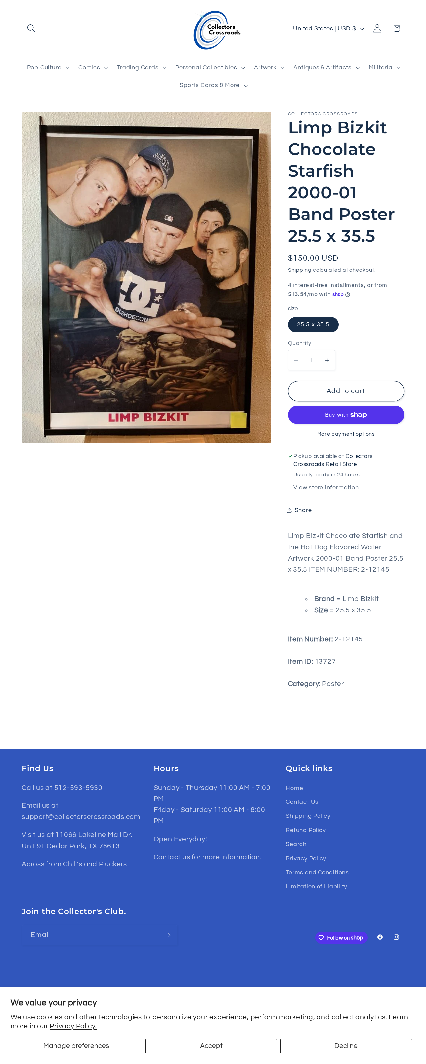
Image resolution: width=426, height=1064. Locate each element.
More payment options (346, 434)
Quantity (299, 343)
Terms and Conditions (317, 872)
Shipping (300, 270)
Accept (211, 1045)
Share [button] (303, 510)
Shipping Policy (308, 816)
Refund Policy (306, 830)
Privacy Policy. (73, 1026)
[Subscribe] (167, 935)
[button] (31, 28)
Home (294, 788)
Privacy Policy (306, 858)
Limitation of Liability (316, 886)
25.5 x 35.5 (313, 324)
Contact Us (302, 802)
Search (296, 844)
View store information (326, 487)
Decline (346, 1045)
